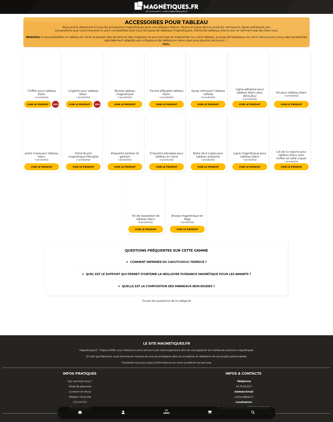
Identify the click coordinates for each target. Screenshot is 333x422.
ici (226, 40)
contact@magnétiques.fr (175, 11)
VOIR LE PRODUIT (38, 104)
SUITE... (166, 44)
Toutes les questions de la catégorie (166, 300)
